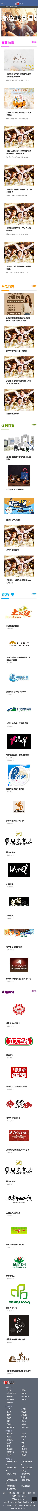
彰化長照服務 (11, 1489)
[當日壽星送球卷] (19, 400)
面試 (22, 1446)
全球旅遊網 (10, 1427)
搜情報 (23, 1393)
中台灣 (9, 1412)
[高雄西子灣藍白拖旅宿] (19, 775)
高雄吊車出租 (25, 1486)
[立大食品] (19, 1041)
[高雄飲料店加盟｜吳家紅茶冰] (19, 1136)
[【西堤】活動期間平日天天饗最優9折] (19, 252)
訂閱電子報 (25, 1396)
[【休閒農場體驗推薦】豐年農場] (19, 1357)
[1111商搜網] (19, 3)
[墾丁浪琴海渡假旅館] (19, 933)
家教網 (23, 1424)
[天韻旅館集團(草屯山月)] (19, 807)
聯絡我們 (10, 1402)
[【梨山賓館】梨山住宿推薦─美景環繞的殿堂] (19, 643)
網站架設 (10, 1440)
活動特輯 (10, 1396)
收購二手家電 (11, 1474)
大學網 (9, 1424)
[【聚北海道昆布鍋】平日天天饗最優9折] (19, 214)
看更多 (34, 42)
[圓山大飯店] (19, 838)
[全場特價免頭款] (19, 536)
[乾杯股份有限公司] (19, 1009)
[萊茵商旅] (19, 901)
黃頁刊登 (10, 1434)
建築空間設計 (11, 1486)
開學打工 (24, 1452)
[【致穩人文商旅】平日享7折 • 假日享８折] (19, 175)
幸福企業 (10, 1449)
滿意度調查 (10, 1399)
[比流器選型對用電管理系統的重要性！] (19, 443)
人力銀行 (24, 1409)
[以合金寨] (19, 870)
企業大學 (24, 1418)
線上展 (23, 1437)
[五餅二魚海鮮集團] (19, 1199)
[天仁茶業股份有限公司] (19, 1230)
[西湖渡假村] (19, 1262)
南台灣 (23, 1412)
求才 (22, 1443)
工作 (22, 1440)
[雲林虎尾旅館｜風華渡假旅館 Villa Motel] (19, 741)
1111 (8, 1409)
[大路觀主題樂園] (19, 612)
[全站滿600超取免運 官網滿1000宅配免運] (19, 566)
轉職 (8, 1421)
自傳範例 (24, 1449)
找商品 (23, 1390)
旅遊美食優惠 (11, 1393)
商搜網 (9, 1415)
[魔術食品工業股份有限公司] (19, 1072)
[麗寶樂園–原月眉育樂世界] (19, 678)
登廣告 (23, 1399)
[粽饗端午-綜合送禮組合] (19, 475)
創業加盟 (24, 1415)
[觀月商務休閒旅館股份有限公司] (19, 965)
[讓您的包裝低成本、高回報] (19, 337)
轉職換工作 (10, 1452)
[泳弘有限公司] (19, 1294)
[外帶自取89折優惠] (19, 506)
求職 (8, 1446)
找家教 (9, 1455)
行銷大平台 (25, 1427)
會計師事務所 (25, 1480)
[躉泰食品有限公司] (19, 1104)
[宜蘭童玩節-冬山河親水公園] (19, 709)
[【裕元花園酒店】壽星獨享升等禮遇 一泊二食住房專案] (19, 137)
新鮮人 (23, 1421)
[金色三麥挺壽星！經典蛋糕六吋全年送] (19, 98)
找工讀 (23, 1455)
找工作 (9, 1443)
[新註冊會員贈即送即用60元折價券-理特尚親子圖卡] (19, 367)
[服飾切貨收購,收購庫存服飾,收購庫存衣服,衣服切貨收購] (19, 304)
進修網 (9, 1418)
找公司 (9, 1390)
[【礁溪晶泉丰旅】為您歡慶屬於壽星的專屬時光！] (19, 60)
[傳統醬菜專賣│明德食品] (19, 1325)
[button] (3, 22)
